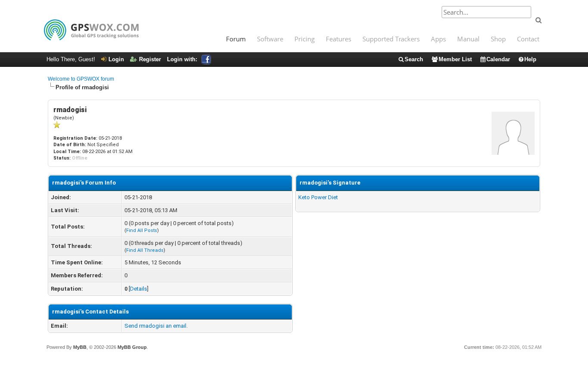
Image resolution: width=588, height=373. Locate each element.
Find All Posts (141, 230)
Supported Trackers (391, 38)
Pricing (304, 38)
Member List (455, 59)
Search (414, 59)
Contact (528, 38)
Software (270, 38)
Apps (438, 38)
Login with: (182, 59)
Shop (498, 38)
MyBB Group (132, 347)
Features (338, 38)
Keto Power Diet (318, 197)
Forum (236, 38)
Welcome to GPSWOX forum (81, 79)
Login (116, 59)
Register (150, 59)
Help (530, 59)
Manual (468, 38)
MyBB (80, 347)
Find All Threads (145, 250)
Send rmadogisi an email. (156, 326)
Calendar (498, 59)
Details (138, 288)
